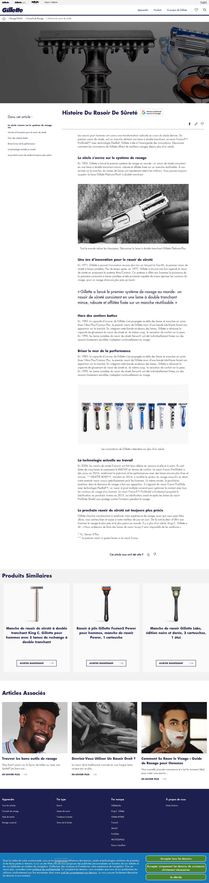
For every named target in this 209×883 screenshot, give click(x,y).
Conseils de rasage (10, 811)
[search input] (205, 10)
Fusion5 (114, 822)
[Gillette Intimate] (35, 2)
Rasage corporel (9, 822)
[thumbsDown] (155, 554)
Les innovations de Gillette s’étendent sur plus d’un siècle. (133, 449)
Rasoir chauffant (118, 845)
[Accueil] (4, 18)
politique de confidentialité (46, 869)
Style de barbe (8, 816)
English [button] (203, 2)
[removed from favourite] (202, 124)
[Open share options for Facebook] (189, 124)
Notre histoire (172, 805)
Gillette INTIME (117, 816)
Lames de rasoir (63, 811)
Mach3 (114, 828)
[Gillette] (5, 2)
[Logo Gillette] (12, 10)
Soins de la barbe (64, 822)
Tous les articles (9, 805)
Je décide (176, 877)
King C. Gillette (117, 811)
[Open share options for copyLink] (196, 124)
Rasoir (59, 805)
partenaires (61, 860)
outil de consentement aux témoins (79, 872)
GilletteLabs (116, 805)
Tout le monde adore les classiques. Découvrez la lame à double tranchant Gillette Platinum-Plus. (133, 248)
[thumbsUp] (148, 554)
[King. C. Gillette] (51, 2)
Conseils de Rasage (35, 18)
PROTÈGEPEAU (118, 839)
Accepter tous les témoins (176, 858)
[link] (143, 10)
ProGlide (115, 833)
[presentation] (31, 125)
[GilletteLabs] (20, 2)
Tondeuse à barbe (64, 816)
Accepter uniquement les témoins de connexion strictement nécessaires (176, 868)
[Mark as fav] (195, 10)
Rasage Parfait (16, 18)
